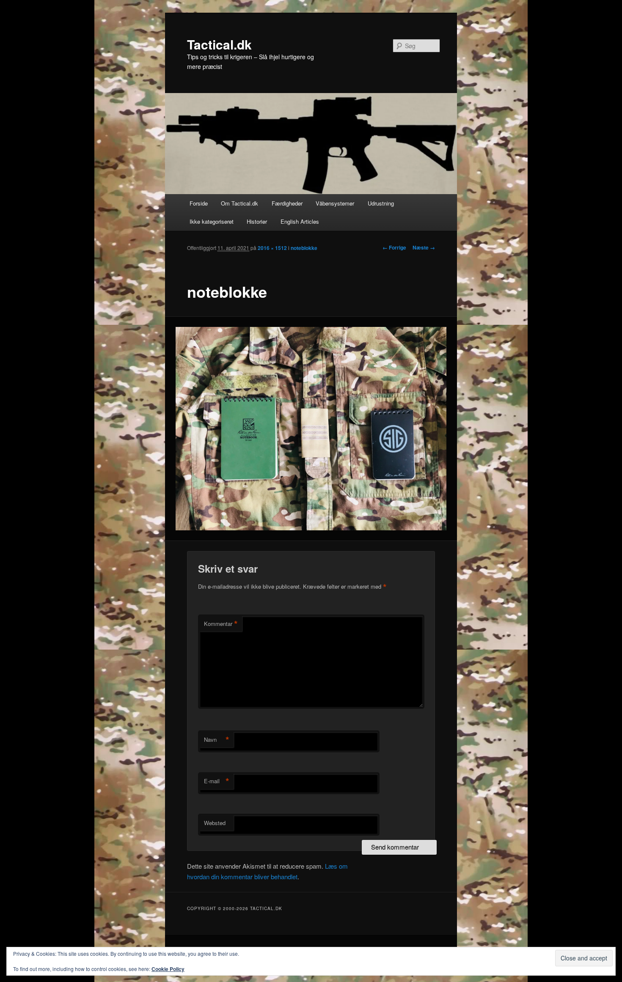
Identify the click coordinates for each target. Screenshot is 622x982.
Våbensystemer (335, 203)
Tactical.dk (219, 44)
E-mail (216, 781)
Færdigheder (287, 203)
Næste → (424, 247)
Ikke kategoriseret (212, 221)
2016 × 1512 (272, 248)
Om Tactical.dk (239, 203)
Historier (257, 221)
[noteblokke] (311, 428)
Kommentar (221, 624)
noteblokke (304, 248)
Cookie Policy (167, 969)
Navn (216, 739)
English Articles (300, 221)
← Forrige (394, 247)
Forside (199, 203)
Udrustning (381, 203)
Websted (215, 823)
